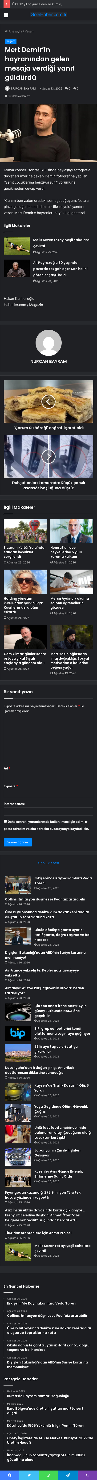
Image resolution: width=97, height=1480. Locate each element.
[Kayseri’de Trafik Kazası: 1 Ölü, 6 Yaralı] (18, 1092)
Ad (7, 768)
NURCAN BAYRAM (23, 88)
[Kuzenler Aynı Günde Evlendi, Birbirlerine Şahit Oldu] (18, 1178)
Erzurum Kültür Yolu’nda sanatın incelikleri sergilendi (24, 552)
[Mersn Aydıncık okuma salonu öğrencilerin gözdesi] (71, 582)
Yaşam (29, 31)
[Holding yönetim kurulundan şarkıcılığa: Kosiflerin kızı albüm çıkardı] (25, 582)
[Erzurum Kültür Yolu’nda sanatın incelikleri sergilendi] (25, 531)
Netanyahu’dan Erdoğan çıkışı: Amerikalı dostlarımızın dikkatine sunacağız (39, 1070)
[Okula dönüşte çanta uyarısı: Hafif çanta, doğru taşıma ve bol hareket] (18, 936)
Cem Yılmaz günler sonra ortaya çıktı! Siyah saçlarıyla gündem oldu (25, 658)
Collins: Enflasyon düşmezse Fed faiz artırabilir (45, 899)
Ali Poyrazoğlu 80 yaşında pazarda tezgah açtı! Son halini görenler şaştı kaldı (60, 268)
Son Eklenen (48, 863)
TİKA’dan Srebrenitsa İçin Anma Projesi (38, 1233)
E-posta (11, 786)
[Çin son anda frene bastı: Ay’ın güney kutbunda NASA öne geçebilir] (18, 1012)
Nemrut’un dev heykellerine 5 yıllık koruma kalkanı (66, 552)
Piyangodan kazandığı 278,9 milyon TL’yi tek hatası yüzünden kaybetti (43, 1195)
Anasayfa (15, 31)
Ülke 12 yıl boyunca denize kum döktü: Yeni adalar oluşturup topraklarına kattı (47, 914)
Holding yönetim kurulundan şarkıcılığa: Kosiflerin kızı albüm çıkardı (23, 605)
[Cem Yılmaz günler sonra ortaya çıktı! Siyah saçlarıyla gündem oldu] (25, 637)
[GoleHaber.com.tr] (48, 14)
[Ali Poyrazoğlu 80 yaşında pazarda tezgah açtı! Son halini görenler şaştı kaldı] (17, 268)
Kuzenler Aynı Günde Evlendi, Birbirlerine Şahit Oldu (58, 1174)
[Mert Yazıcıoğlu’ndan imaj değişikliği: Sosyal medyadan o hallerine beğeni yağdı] (71, 637)
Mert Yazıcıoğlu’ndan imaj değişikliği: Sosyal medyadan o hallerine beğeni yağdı (69, 661)
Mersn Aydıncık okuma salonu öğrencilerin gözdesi (69, 603)
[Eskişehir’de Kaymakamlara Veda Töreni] (18, 885)
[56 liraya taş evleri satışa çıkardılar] (18, 1053)
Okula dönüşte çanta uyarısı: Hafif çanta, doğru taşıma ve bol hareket (62, 934)
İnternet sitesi (14, 804)
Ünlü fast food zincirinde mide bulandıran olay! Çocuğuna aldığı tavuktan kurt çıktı (63, 1132)
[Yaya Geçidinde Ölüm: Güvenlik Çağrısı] (18, 1113)
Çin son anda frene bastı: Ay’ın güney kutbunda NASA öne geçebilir (60, 1010)
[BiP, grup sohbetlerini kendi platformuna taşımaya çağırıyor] (18, 1033)
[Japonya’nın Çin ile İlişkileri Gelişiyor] (18, 1157)
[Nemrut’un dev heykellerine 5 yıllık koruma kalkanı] (71, 531)
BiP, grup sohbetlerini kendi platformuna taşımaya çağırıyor (62, 1031)
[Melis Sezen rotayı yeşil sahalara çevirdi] (17, 246)
